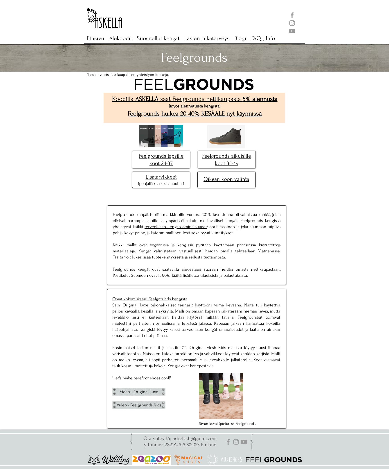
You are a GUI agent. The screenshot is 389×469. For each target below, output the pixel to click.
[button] (158, 39)
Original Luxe (135, 305)
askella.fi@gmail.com (195, 438)
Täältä (118, 257)
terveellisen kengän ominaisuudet (176, 226)
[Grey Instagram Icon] (292, 23)
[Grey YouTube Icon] (292, 31)
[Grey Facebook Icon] (292, 15)
